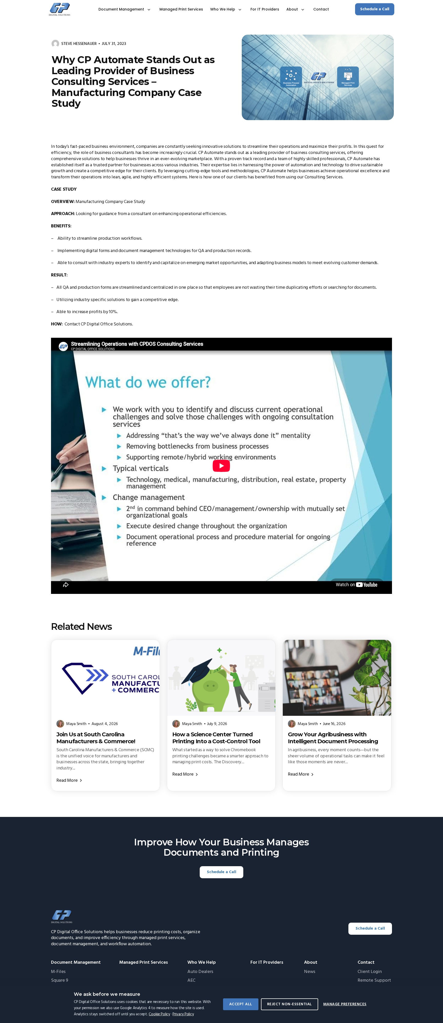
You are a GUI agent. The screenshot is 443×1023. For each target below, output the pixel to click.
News (309, 972)
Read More (67, 780)
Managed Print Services (181, 9)
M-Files (58, 972)
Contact (321, 9)
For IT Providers (264, 9)
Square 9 (59, 981)
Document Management (121, 9)
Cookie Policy (159, 1014)
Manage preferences (345, 1004)
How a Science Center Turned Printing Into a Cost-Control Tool (216, 738)
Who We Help (222, 9)
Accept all (240, 1004)
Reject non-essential (289, 1004)
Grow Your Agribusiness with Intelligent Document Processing (333, 738)
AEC (191, 981)
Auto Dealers (200, 972)
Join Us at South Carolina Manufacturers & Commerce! (95, 738)
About (292, 9)
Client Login (370, 972)
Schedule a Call (374, 9)
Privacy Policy (183, 1014)
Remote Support (374, 981)
